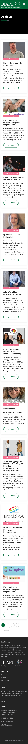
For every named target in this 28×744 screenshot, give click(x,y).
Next (6, 628)
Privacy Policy (12, 740)
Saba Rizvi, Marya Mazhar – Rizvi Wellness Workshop (12, 351)
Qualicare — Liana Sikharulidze (11, 236)
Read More (11, 88)
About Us (4, 675)
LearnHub (4, 683)
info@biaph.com (6, 725)
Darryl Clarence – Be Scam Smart (12, 64)
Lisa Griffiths (9, 409)
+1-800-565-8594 (7, 721)
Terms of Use (20, 740)
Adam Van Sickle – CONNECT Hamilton (12, 293)
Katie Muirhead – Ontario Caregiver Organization (11, 122)
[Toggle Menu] (24, 4)
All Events (4, 677)
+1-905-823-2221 (7, 718)
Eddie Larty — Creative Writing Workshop (13, 178)
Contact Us (5, 680)
